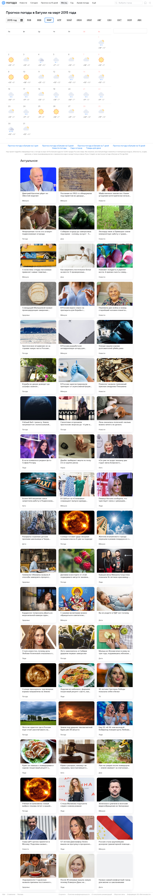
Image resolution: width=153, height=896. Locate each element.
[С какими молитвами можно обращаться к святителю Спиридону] (76, 605)
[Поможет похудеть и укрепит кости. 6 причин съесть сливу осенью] (115, 261)
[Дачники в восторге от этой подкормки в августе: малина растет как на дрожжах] (76, 567)
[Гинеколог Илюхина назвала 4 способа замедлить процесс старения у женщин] (38, 567)
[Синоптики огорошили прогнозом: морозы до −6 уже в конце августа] (76, 414)
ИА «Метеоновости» (144, 894)
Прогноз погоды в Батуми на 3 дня (23, 146)
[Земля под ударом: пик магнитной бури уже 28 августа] (76, 719)
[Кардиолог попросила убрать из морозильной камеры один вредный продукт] (38, 605)
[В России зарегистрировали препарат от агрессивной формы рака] (76, 376)
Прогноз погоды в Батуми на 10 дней (129, 146)
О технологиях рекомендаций (102, 894)
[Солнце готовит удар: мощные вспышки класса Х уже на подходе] (76, 528)
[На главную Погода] (11, 3)
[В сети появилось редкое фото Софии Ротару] (38, 452)
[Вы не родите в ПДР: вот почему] (115, 605)
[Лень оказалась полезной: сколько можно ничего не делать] (115, 414)
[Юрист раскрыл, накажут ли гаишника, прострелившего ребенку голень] (76, 757)
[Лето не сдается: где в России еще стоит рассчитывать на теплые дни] (38, 719)
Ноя (129, 20)
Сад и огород (76, 148)
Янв (29, 20)
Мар (49, 20)
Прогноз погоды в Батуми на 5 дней (58, 146)
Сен (109, 20)
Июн (79, 20)
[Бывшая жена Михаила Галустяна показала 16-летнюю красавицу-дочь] (115, 567)
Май (69, 20)
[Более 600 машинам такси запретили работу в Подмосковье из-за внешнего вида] (38, 490)
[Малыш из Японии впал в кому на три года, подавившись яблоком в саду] (115, 643)
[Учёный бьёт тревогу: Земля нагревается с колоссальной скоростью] (38, 414)
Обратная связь (119, 894)
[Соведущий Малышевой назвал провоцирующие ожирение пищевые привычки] (38, 300)
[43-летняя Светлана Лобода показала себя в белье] (115, 681)
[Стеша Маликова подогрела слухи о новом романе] (76, 795)
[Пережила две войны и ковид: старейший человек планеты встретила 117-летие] (115, 300)
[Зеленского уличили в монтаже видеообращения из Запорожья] (115, 795)
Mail (3, 894)
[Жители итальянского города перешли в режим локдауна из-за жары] (115, 528)
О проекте (62, 894)
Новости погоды (59, 148)
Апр (59, 20)
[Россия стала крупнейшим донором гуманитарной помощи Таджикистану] (115, 834)
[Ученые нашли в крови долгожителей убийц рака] (115, 338)
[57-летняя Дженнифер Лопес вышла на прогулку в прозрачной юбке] (76, 834)
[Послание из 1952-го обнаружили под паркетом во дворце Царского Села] (76, 185)
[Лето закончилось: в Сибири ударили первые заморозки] (76, 643)
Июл (89, 20)
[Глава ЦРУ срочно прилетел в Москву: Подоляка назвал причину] (38, 834)
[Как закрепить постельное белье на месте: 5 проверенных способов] (76, 261)
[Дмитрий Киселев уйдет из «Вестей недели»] (38, 185)
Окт (119, 20)
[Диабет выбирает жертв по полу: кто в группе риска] (76, 452)
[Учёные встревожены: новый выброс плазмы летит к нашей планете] (38, 795)
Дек (140, 20)
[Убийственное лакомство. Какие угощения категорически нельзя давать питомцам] (115, 185)
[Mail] (3, 3)
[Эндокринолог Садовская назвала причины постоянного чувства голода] (38, 872)
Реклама (20, 894)
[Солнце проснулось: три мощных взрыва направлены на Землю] (38, 681)
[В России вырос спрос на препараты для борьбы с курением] (76, 300)
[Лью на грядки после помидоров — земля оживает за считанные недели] (115, 757)
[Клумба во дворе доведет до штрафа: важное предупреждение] (38, 376)
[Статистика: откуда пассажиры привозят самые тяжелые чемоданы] (38, 261)
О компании (11, 894)
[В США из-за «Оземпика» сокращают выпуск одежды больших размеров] (76, 490)
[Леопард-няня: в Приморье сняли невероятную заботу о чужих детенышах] (115, 223)
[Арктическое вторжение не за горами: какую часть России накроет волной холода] (38, 338)
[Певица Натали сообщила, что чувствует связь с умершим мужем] (115, 490)
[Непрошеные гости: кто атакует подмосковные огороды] (38, 223)
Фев (39, 20)
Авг (99, 20)
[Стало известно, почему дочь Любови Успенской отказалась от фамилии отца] (38, 643)
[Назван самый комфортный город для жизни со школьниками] (115, 872)
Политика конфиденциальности (79, 894)
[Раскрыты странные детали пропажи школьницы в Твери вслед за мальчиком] (38, 528)
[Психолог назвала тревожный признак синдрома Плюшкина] (115, 376)
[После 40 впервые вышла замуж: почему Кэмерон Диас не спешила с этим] (76, 872)
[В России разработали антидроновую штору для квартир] (76, 338)
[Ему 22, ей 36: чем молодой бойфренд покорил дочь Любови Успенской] (115, 719)
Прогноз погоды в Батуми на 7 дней (93, 146)
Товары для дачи (93, 148)
